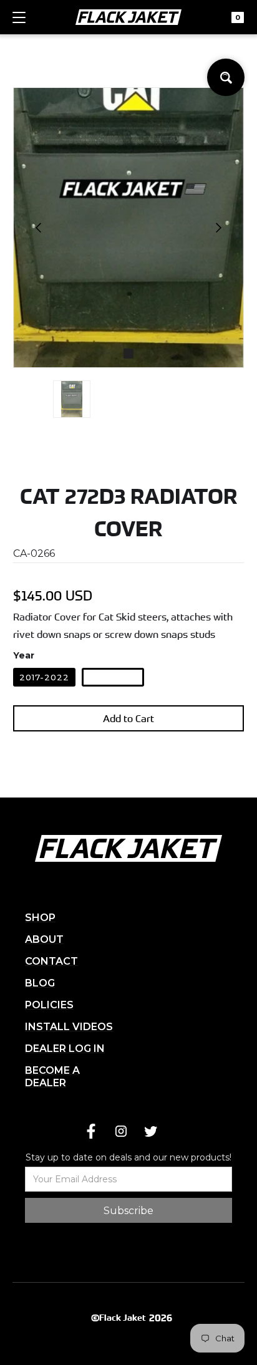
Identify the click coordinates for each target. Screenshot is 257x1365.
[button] (19, 23)
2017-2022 (44, 677)
